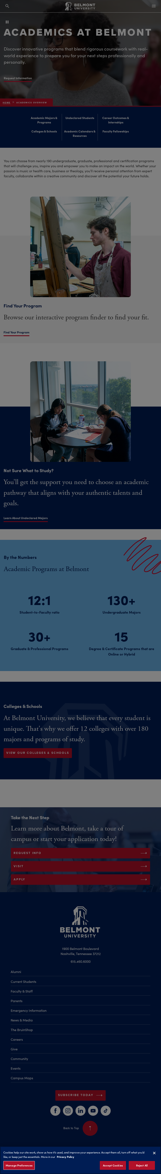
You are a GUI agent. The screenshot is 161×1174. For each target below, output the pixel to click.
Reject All (142, 1165)
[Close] (154, 1153)
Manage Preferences (19, 1165)
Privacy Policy (65, 1156)
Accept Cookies (113, 1165)
